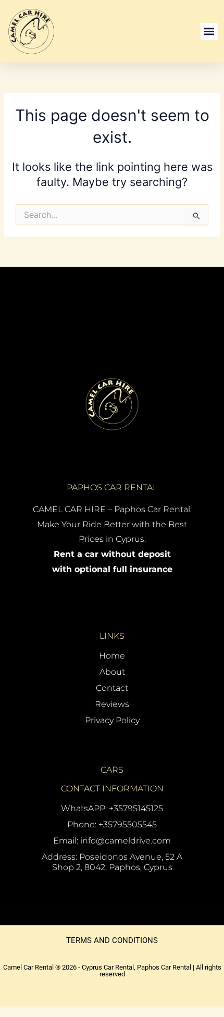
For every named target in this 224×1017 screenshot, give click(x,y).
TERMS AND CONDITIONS (112, 940)
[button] (209, 31)
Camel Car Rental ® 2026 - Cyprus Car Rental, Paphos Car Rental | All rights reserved (112, 970)
